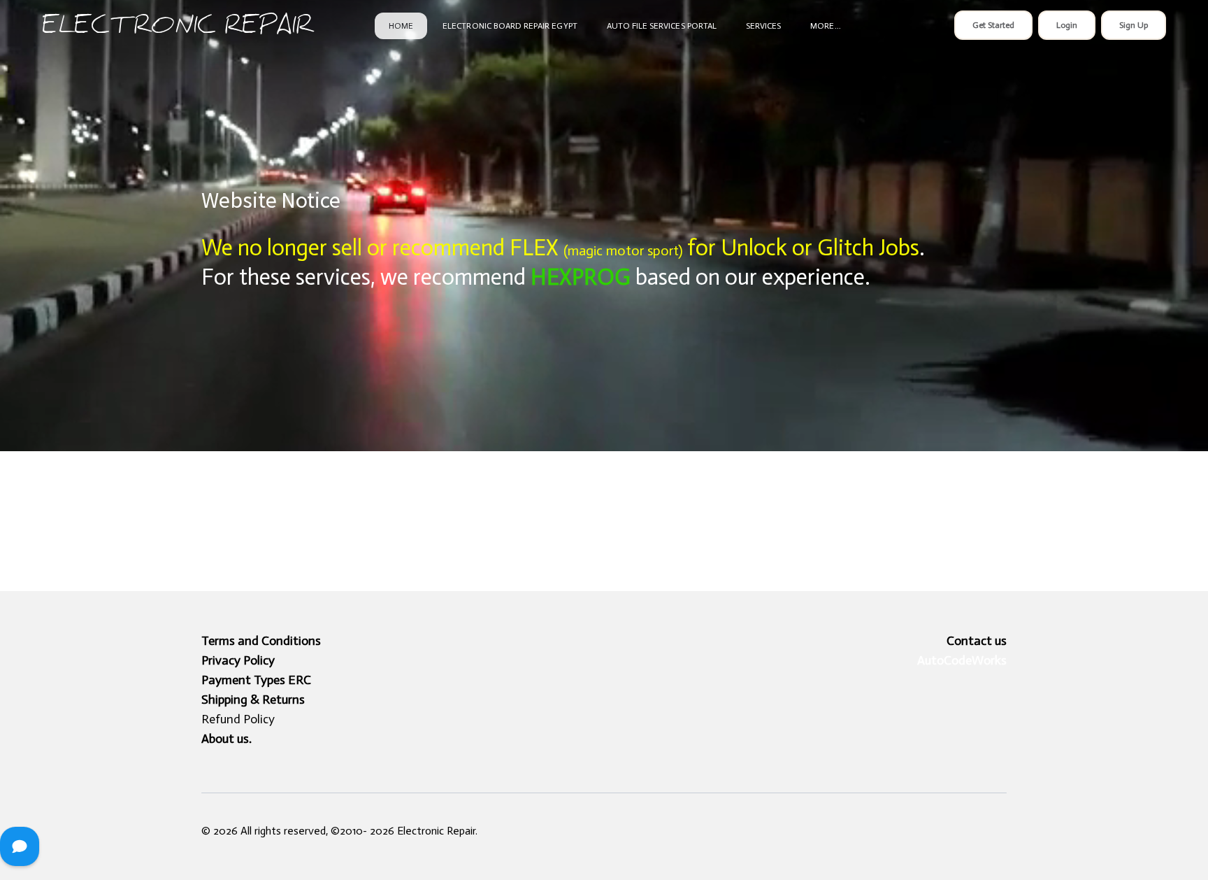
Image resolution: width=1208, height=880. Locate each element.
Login (1066, 25)
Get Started (993, 25)
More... (825, 26)
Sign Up (1133, 25)
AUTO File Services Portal (662, 26)
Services (763, 26)
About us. (226, 738)
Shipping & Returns (253, 699)
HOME (401, 26)
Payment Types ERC (256, 680)
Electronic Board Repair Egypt (510, 26)
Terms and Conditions (261, 640)
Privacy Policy (238, 660)
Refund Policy (238, 719)
